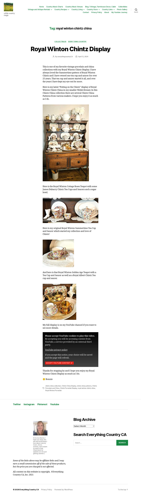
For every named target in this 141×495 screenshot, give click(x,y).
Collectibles (122, 7)
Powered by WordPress (63, 490)
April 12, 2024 (83, 57)
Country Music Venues (74, 7)
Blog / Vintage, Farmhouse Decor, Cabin (100, 7)
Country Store (92, 9)
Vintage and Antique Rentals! (39, 9)
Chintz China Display (69, 386)
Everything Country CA (29, 490)
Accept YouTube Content (58, 363)
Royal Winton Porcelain (53, 390)
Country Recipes (60, 9)
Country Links (107, 9)
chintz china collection (53, 386)
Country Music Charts (54, 7)
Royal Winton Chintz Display (70, 49)
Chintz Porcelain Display (68, 388)
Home (41, 7)
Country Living (76, 9)
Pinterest (42, 404)
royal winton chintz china (86, 388)
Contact (86, 12)
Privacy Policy (96, 12)
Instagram (29, 404)
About (106, 12)
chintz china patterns (84, 386)
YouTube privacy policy (56, 350)
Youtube (54, 404)
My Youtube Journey (119, 12)
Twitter (17, 404)
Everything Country (77, 41)
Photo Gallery (122, 9)
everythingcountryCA (65, 57)
